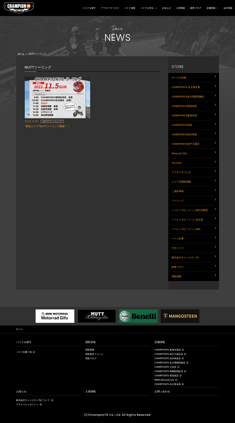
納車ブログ (195, 8)
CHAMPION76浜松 (182, 125)
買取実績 (90, 342)
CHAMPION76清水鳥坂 (184, 134)
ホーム (21, 54)
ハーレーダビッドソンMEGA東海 (190, 210)
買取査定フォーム (94, 354)
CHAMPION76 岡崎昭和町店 (168, 371)
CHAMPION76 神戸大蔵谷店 (168, 354)
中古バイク (178, 248)
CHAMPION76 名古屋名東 (186, 87)
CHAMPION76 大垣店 (165, 367)
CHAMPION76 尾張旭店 (166, 375)
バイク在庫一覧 (24, 352)
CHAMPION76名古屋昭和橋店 (188, 96)
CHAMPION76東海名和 (184, 115)
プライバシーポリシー (27, 404)
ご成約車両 (178, 191)
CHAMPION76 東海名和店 (167, 350)
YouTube (176, 162)
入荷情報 (180, 8)
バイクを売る (147, 8)
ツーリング (178, 200)
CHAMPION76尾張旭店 (184, 106)
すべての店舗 (179, 77)
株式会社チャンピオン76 (185, 257)
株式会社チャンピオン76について (33, 400)
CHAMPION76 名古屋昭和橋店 (169, 363)
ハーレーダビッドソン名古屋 (187, 219)
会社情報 (227, 8)
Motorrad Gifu (179, 153)
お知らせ (166, 8)
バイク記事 (178, 238)
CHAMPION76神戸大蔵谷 (185, 143)
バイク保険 (129, 8)
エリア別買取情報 (181, 181)
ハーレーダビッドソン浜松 (186, 229)
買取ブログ (91, 358)
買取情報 (176, 276)
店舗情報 (210, 8)
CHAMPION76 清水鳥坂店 (167, 358)
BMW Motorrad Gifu (164, 380)
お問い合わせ (162, 391)
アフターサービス (110, 8)
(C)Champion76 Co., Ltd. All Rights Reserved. (117, 415)
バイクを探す (89, 8)
